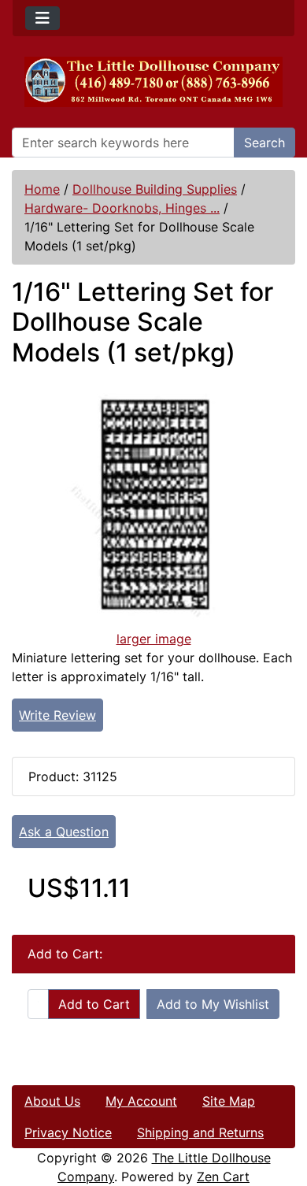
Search (264, 142)
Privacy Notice (68, 1132)
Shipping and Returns (200, 1132)
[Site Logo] (153, 82)
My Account (141, 1101)
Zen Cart (223, 1176)
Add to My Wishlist (213, 1004)
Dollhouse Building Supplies (154, 189)
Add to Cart (94, 1004)
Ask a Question (64, 831)
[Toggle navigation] (42, 18)
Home (42, 189)
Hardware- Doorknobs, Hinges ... (122, 208)
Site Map (228, 1101)
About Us (52, 1101)
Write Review (57, 715)
